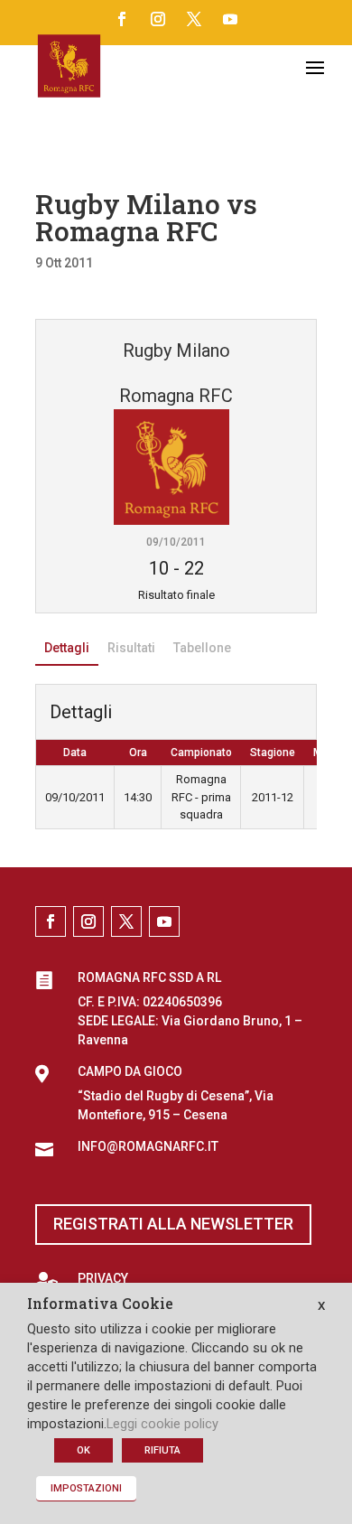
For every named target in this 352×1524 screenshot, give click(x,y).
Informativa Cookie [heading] (100, 1304)
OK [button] (83, 1450)
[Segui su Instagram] (158, 19)
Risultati (131, 647)
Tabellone (202, 647)
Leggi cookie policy (162, 1424)
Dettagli (66, 647)
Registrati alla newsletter (173, 1223)
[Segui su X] (194, 19)
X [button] (321, 1306)
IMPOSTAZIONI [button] (86, 1488)
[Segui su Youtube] (230, 19)
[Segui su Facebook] (121, 19)
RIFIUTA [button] (162, 1450)
